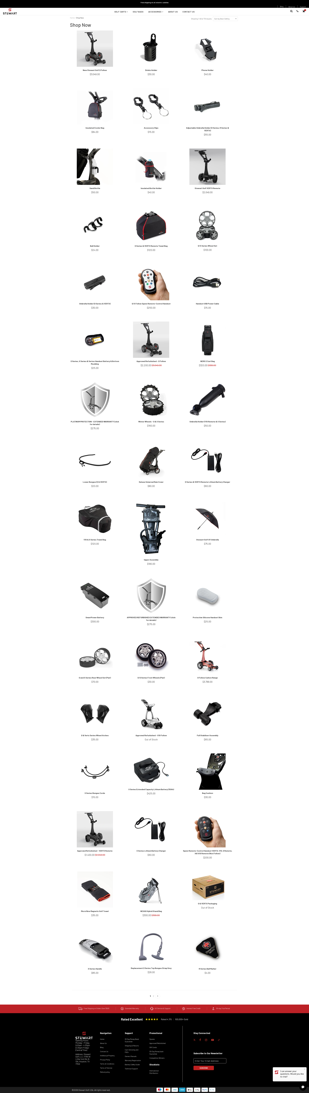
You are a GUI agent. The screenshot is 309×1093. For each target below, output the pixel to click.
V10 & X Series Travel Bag (95, 539)
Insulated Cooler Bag (95, 128)
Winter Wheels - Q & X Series (151, 421)
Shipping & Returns (132, 1046)
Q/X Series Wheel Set (207, 246)
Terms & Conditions (107, 1064)
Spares (152, 1039)
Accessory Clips (151, 128)
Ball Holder (95, 246)
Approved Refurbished (157, 1043)
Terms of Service (106, 1068)
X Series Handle (95, 969)
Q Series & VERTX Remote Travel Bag (151, 246)
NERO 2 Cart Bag (207, 361)
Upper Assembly (151, 560)
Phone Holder (207, 70)
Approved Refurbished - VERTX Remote (94, 851)
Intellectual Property (107, 1056)
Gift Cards (153, 1047)
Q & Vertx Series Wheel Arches (95, 735)
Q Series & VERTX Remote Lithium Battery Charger (207, 482)
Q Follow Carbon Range (207, 677)
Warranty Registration (133, 1060)
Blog (281, 6)
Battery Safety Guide (132, 1064)
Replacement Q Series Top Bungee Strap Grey (151, 968)
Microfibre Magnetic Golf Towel (95, 911)
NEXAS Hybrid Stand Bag (151, 911)
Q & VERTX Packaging (207, 903)
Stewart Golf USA (85, 1090)
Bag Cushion (207, 793)
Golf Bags (138, 12)
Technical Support (131, 1069)
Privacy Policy (105, 1060)
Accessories (155, 12)
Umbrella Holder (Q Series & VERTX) (95, 303)
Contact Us (189, 12)
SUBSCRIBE (204, 1068)
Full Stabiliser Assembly (207, 735)
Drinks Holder (151, 70)
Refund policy (105, 1072)
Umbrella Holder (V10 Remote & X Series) (208, 421)
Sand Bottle (95, 188)
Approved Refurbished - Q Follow (151, 361)
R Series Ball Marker (207, 969)
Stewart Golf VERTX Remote (207, 188)
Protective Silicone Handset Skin (207, 617)
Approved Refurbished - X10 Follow (151, 735)
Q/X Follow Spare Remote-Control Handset (151, 303)
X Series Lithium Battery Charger (151, 851)
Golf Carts (120, 12)
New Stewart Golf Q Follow (95, 70)
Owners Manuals (131, 1056)
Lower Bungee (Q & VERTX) (95, 482)
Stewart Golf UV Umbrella (207, 539)
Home (72, 18)
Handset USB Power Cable (207, 303)
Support (303, 7)
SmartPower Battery (95, 617)
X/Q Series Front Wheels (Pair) (151, 677)
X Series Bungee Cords (95, 793)
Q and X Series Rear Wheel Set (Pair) (95, 677)
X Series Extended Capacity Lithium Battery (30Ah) (151, 789)
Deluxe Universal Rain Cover (151, 482)
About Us (291, 7)
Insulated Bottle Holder (151, 188)
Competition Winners (157, 1058)
